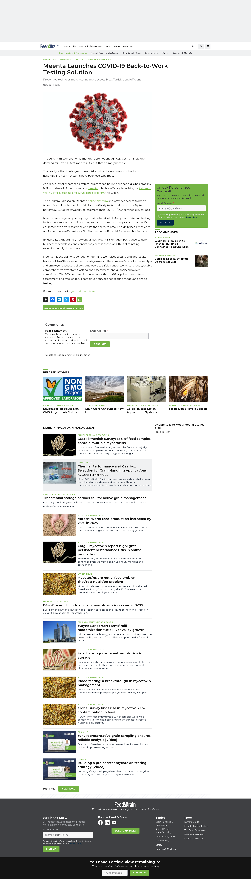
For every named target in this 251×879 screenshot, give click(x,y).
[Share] (52, 299)
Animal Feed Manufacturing (58, 405)
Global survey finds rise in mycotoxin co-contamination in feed (111, 710)
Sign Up (165, 222)
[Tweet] (66, 299)
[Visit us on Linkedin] (107, 822)
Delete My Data (125, 831)
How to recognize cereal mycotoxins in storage (110, 655)
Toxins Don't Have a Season (188, 408)
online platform (98, 201)
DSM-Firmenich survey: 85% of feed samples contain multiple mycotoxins (114, 441)
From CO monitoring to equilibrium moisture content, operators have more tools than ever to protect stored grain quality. (96, 504)
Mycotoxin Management (97, 59)
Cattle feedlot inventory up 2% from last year (171, 260)
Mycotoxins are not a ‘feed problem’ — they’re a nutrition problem (109, 580)
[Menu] (207, 46)
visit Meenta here (83, 291)
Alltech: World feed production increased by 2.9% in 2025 (114, 521)
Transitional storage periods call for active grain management (94, 498)
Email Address (99, 331)
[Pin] (73, 299)
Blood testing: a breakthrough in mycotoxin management (114, 683)
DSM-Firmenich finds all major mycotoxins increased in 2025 (93, 605)
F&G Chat (83, 732)
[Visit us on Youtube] (114, 822)
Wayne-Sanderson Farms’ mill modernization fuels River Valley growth (111, 628)
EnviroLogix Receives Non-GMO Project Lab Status (61, 410)
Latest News (85, 574)
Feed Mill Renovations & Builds (95, 622)
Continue (139, 872)
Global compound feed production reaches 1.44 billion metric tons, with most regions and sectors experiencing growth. (112, 529)
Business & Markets (166, 255)
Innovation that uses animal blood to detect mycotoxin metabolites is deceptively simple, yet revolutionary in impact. (113, 691)
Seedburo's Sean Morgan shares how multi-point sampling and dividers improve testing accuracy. (114, 746)
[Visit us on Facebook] (100, 822)
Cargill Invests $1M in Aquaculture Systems (142, 410)
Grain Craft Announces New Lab (104, 410)
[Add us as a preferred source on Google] (79, 299)
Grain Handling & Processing (61, 59)
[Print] (45, 299)
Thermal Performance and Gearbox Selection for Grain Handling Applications (112, 468)
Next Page (68, 789)
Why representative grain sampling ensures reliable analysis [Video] (114, 738)
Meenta (93, 188)
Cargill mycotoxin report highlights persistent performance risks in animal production (110, 550)
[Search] (201, 46)
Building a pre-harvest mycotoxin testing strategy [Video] (112, 765)
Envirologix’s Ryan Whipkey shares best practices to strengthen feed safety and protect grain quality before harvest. (114, 773)
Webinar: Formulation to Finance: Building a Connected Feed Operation (172, 243)
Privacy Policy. (192, 217)
